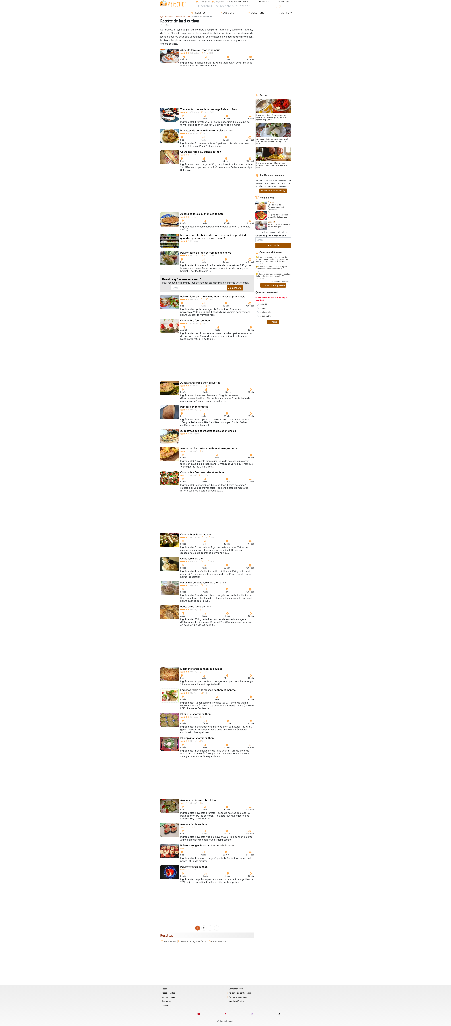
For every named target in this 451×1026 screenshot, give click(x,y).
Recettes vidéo (168, 993)
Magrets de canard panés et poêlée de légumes (279, 216)
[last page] (216, 928)
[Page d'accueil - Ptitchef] (161, 16)
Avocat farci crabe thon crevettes (200, 382)
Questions (257, 13)
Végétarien (220, 1)
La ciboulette (265, 312)
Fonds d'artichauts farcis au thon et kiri (203, 582)
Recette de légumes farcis (193, 941)
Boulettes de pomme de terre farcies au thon (206, 130)
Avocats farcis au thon (193, 824)
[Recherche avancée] (280, 6)
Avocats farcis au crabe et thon (198, 800)
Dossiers (228, 13)
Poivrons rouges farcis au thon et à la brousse (207, 845)
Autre (285, 13)
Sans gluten (205, 1)
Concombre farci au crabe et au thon (202, 472)
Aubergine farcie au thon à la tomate (202, 213)
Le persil (263, 308)
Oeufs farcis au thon (192, 558)
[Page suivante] (210, 928)
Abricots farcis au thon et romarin (200, 50)
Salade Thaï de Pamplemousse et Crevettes (276, 207)
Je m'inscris (234, 287)
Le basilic (263, 304)
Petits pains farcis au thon (195, 606)
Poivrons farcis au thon (194, 866)
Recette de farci (219, 941)
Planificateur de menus (271, 190)
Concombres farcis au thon (196, 534)
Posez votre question (274, 285)
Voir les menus (268, 232)
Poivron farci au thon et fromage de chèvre (205, 252)
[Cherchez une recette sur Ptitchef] (275, 6)
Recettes (199, 13)
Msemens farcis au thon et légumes (201, 668)
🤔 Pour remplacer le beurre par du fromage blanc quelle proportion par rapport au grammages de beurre (271, 259)
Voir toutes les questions (280, 281)
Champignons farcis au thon (197, 738)
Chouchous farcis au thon (195, 714)
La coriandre (265, 316)
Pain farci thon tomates (194, 406)
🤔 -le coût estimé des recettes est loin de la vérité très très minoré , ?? (272, 275)
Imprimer (283, 232)
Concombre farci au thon (195, 320)
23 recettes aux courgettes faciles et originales (208, 430)
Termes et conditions (238, 997)
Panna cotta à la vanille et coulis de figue (279, 225)
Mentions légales (236, 1001)
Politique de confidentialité (241, 993)
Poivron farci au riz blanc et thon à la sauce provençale (212, 296)
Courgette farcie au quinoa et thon (200, 151)
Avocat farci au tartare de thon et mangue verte (208, 448)
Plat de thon (170, 941)
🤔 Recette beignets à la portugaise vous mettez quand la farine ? (271, 268)
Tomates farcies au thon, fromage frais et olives (208, 109)
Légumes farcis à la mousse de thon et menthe (208, 689)
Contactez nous (236, 989)
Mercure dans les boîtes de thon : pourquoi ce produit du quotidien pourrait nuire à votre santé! (213, 237)
